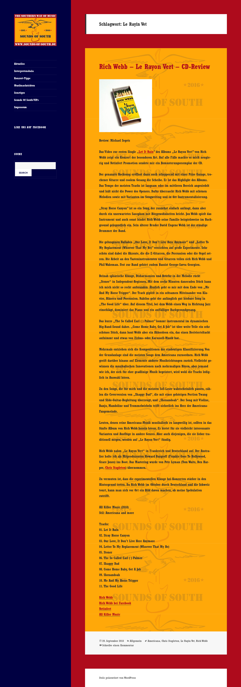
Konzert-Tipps (22, 78)
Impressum (20, 107)
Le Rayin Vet (188, 641)
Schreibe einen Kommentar (118, 645)
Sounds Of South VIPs (26, 100)
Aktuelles (19, 63)
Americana (154, 641)
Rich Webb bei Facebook (115, 603)
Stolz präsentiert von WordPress (117, 677)
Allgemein (136, 641)
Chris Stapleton (115, 468)
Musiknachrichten (24, 85)
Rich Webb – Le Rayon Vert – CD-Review (154, 66)
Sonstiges (19, 92)
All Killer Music (109, 614)
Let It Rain (146, 152)
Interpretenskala (24, 71)
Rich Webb (106, 597)
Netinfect (105, 609)
